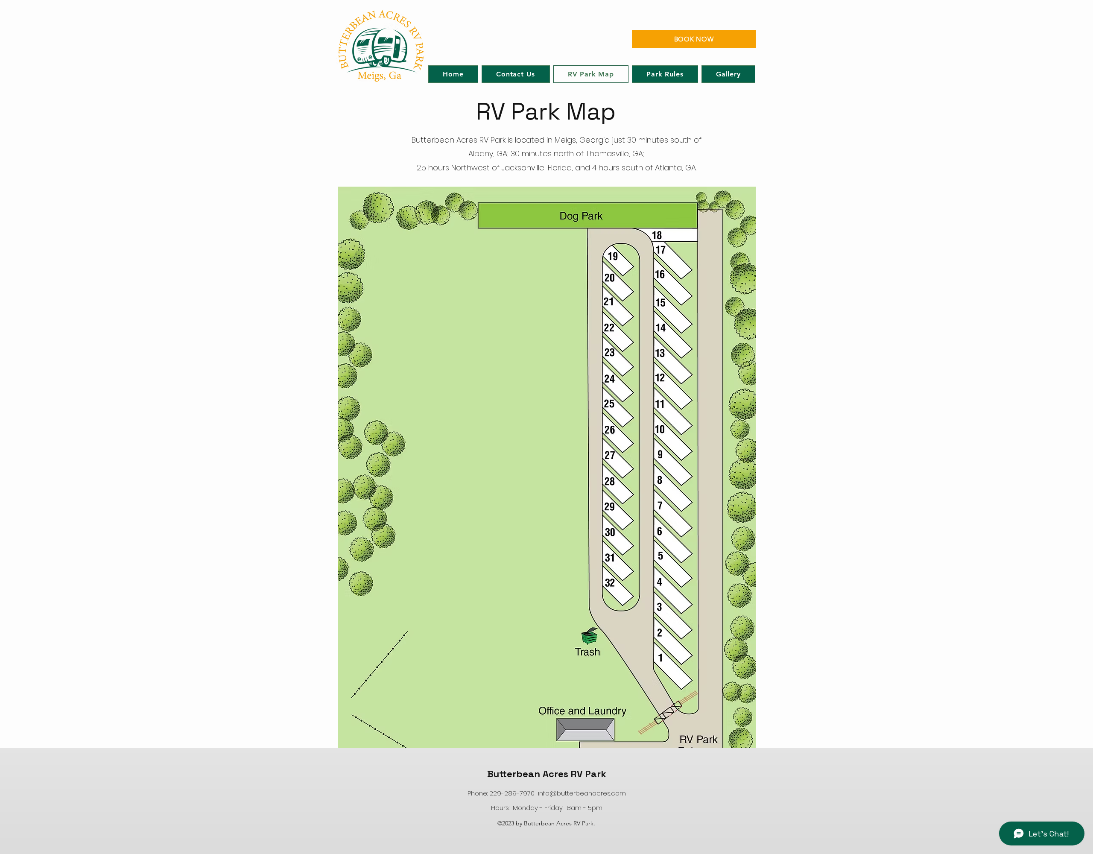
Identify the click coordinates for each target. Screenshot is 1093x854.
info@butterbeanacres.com (582, 793)
